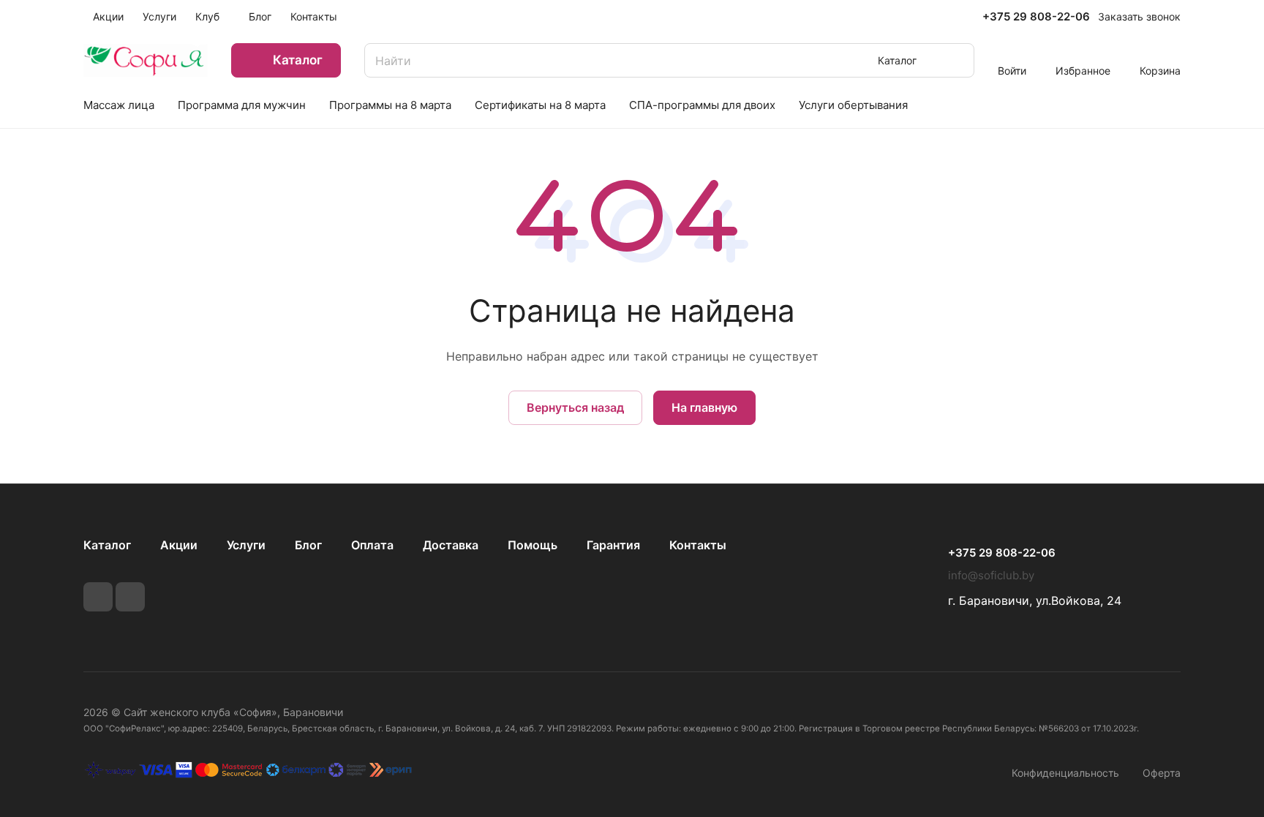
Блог (308, 545)
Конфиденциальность (1065, 773)
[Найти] (956, 60)
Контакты (697, 545)
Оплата (372, 545)
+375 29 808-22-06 (1036, 16)
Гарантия (613, 545)
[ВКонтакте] (98, 596)
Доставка (450, 545)
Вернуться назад (575, 407)
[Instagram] (130, 596)
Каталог (107, 545)
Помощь (532, 545)
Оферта (1162, 773)
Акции (179, 545)
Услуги (246, 545)
